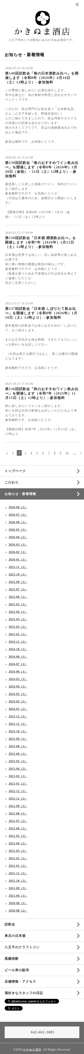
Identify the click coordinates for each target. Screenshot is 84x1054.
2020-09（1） (18, 903)
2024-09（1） (18, 656)
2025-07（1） (18, 589)
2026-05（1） (18, 529)
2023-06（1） (18, 753)
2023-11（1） (18, 724)
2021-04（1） (18, 895)
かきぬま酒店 (32, 1049)
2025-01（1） (18, 634)
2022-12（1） (18, 791)
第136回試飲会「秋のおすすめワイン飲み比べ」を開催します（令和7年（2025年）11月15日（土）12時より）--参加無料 (42, 393)
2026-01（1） (18, 559)
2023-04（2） (18, 768)
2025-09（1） (18, 582)
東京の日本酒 (15, 936)
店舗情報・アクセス (20, 981)
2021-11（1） (18, 873)
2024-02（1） (18, 701)
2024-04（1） (18, 686)
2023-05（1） (18, 761)
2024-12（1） (18, 641)
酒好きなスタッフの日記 (24, 993)
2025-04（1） (18, 611)
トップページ (15, 471)
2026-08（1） (18, 507)
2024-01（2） (18, 709)
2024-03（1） (18, 694)
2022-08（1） (18, 813)
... (74, 453)
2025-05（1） (18, 604)
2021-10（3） (18, 880)
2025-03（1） (18, 619)
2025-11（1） (18, 567)
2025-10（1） (18, 574)
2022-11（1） (18, 798)
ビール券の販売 (17, 970)
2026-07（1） (18, 514)
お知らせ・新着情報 (20, 494)
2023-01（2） (18, 783)
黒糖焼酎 (12, 958)
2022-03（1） (18, 851)
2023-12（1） (18, 716)
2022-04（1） (18, 843)
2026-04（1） (18, 537)
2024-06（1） (18, 671)
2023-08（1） (18, 746)
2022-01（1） (18, 865)
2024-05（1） (18, 679)
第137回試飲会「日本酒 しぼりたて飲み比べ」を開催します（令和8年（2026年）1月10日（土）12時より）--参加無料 (41, 313)
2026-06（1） (18, 522)
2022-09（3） (18, 806)
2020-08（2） (18, 910)
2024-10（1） (18, 649)
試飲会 (10, 924)
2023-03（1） (18, 776)
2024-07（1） (18, 664)
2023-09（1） (18, 738)
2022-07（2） (18, 821)
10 (67, 453)
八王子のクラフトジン (22, 947)
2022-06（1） (18, 828)
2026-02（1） (18, 552)
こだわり (12, 482)
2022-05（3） (18, 836)
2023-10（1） (18, 731)
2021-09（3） (18, 888)
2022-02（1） (18, 858)
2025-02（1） (18, 626)
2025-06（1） (18, 597)
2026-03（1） (18, 544)
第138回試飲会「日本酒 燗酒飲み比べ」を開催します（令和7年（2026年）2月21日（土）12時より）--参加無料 (40, 242)
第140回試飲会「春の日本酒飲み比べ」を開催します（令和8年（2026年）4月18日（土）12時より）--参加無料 (42, 77)
